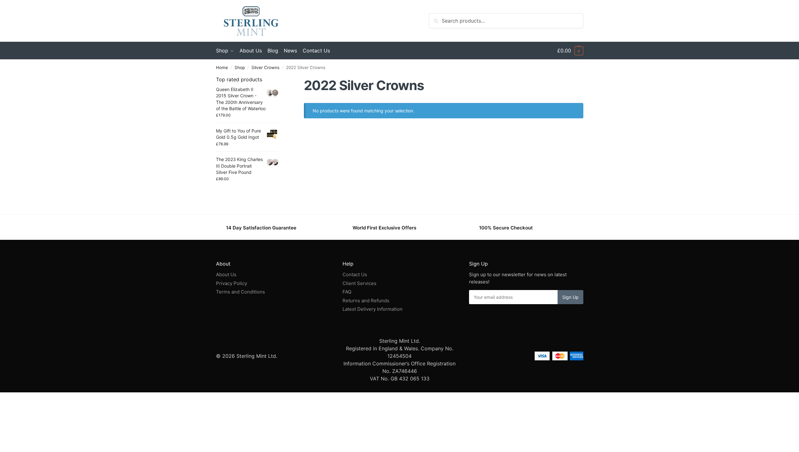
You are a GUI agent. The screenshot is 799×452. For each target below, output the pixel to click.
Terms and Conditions (240, 292)
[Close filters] (280, 80)
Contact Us (355, 274)
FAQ (347, 292)
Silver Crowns (265, 67)
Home (222, 67)
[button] (570, 50)
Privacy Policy (231, 283)
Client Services (359, 283)
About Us (226, 274)
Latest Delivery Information (373, 309)
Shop (240, 67)
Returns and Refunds (366, 301)
